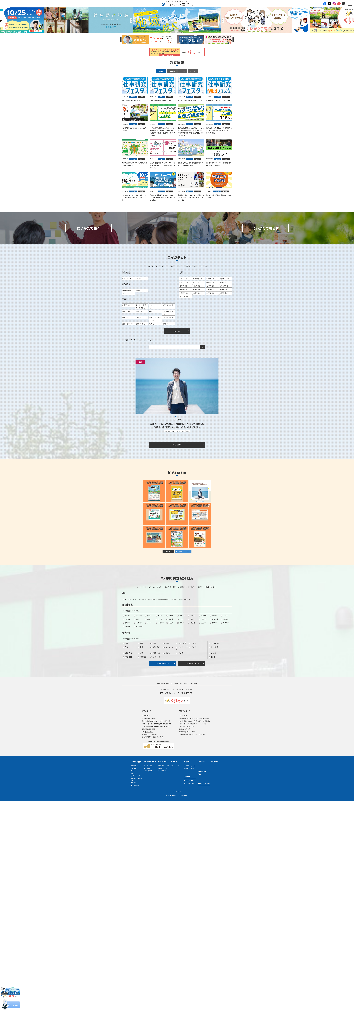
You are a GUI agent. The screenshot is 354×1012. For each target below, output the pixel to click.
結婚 (141, 653)
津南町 (170, 623)
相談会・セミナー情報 (163, 766)
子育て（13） (140, 290)
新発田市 (182, 616)
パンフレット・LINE (189, 783)
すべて (161, 71)
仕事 (126, 643)
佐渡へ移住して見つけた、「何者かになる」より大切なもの (177, 423)
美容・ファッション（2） (155, 318)
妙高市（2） (224, 293)
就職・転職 (167, 431)
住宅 (126, 647)
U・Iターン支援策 (188, 780)
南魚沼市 (139, 623)
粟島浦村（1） (198, 279)
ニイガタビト (175, 762)
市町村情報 (214, 762)
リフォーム (169, 647)
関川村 (160, 616)
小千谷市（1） (225, 286)
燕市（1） (196, 282)
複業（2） (166, 324)
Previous (131, 20)
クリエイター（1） (169, 317)
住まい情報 (147, 768)
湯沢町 (149, 623)
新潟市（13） (184, 282)
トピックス (193, 71)
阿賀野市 (204, 616)
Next (223, 20)
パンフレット (215, 643)
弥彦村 (149, 619)
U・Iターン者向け (131, 599)
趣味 (183, 431)
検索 (202, 347)
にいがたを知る (148, 766)
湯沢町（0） (224, 289)
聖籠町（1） (210, 279)
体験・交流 (128, 657)
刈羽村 (192, 623)
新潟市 (127, 619)
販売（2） (152, 324)
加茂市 (170, 619)
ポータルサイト (215, 647)
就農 (167, 643)
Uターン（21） (127, 279)
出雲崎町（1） (184, 289)
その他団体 (140, 626)
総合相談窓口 (134, 766)
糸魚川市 (226, 623)
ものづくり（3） (141, 317)
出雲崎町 (226, 619)
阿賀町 (214, 616)
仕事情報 (172, 71)
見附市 (192, 619)
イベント (182, 71)
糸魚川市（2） (184, 296)
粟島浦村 (139, 616)
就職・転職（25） (128, 311)
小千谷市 (215, 619)
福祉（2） (152, 311)
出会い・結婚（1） (126, 291)
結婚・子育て (129, 653)
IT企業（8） (126, 305)
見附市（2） (197, 286)
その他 (193, 643)
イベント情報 (162, 762)
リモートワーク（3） (154, 306)
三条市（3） (183, 286)
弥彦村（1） (210, 282)
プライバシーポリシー (177, 791)
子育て (167, 653)
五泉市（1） (183, 279)
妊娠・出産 (156, 653)
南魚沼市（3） (211, 289)
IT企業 (173, 431)
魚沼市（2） (197, 289)
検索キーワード (175, 766)
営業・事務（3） (141, 324)
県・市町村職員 (135, 785)
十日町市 (161, 623)
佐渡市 (187, 431)
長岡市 (203, 619)
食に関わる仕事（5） (168, 312)
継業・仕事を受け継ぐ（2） (169, 306)
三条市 (181, 619)
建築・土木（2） (127, 324)
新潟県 (127, 616)
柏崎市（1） (197, 293)
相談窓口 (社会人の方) (189, 766)
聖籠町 (192, 616)
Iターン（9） (140, 279)
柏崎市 (181, 623)
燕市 (137, 619)
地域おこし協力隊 (135, 776)
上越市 (203, 623)
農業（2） (139, 311)
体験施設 (142, 657)
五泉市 (225, 616)
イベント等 (156, 657)
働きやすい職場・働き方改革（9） (142, 306)
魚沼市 (127, 623)
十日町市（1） (184, 293)
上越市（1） (210, 293)
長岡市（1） (210, 286)
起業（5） (125, 317)
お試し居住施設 (148, 771)
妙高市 (214, 623)
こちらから (149, 732)
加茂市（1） (224, 282)
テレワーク (133, 771)
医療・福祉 (133, 782)
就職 (141, 643)
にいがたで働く (136, 762)
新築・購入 (156, 647)
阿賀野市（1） (225, 279)
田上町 (160, 619)
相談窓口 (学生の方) (189, 768)
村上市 (149, 616)
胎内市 (170, 616)
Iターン (178, 431)
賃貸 (141, 647)
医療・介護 (182, 643)
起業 (154, 643)
